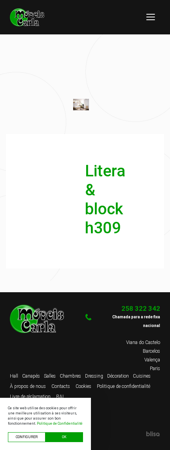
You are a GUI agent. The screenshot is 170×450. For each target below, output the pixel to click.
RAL (60, 396)
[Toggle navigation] (150, 17)
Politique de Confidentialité (60, 423)
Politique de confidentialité (123, 386)
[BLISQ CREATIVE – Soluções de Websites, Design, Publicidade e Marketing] (122, 433)
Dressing (94, 376)
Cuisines (142, 376)
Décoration (118, 376)
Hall (14, 376)
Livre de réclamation (30, 396)
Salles (50, 376)
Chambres (70, 376)
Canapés (31, 376)
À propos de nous (28, 386)
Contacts (60, 386)
